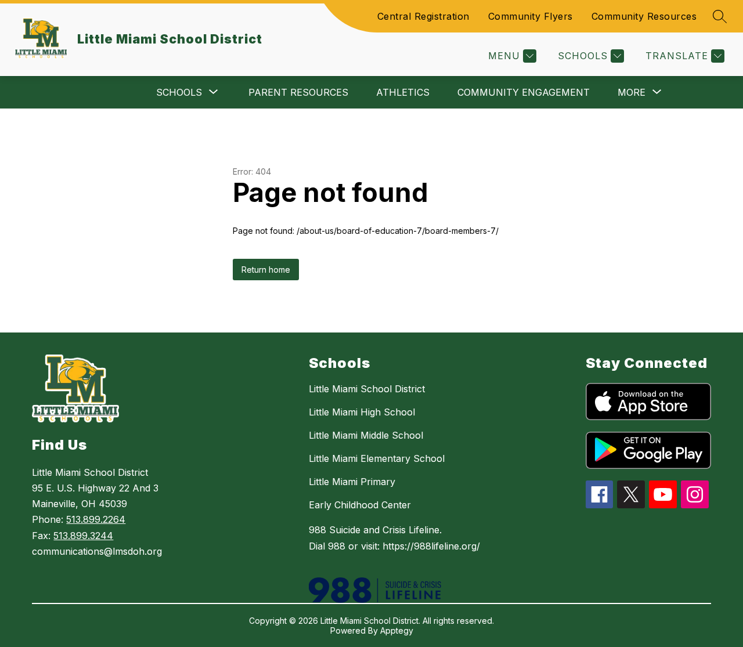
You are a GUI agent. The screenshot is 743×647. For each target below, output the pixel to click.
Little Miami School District (367, 389)
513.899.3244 (83, 535)
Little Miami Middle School (366, 435)
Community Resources (644, 16)
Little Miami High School (362, 412)
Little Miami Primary (352, 481)
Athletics (403, 92)
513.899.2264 (95, 519)
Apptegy (396, 630)
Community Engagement (523, 92)
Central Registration (423, 16)
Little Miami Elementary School (377, 458)
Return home (265, 269)
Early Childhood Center (360, 505)
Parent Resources (298, 92)
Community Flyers (530, 16)
